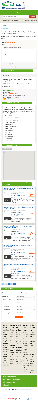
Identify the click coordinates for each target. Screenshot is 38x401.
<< (3, 283)
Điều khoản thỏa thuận (9, 376)
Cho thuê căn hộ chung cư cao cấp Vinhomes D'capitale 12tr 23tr (18, 226)
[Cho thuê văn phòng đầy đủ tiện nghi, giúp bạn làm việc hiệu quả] (7, 196)
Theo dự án (5, 306)
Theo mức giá (6, 313)
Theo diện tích (6, 309)
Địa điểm (4, 293)
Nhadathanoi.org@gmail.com (26, 399)
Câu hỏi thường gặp (9, 382)
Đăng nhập (34, 20)
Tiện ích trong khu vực (16, 63)
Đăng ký (27, 20)
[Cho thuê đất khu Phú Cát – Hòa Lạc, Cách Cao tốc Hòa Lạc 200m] (7, 215)
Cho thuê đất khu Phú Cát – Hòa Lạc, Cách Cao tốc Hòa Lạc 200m (18, 208)
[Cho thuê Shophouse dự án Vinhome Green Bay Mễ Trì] (7, 272)
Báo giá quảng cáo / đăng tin (11, 379)
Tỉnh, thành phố (6, 299)
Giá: (3, 42)
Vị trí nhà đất (7, 148)
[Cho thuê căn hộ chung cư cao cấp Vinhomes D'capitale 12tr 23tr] (7, 234)
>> (14, 283)
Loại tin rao (5, 296)
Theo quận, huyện (7, 303)
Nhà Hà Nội (8, 99)
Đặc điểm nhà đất (6, 63)
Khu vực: (4, 36)
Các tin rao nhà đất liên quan (8, 67)
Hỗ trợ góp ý (6, 385)
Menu (19, 12)
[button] (16, 163)
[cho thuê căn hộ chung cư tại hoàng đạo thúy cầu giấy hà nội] (7, 253)
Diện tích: (5, 45)
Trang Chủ (3, 25)
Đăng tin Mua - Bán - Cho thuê (10, 20)
